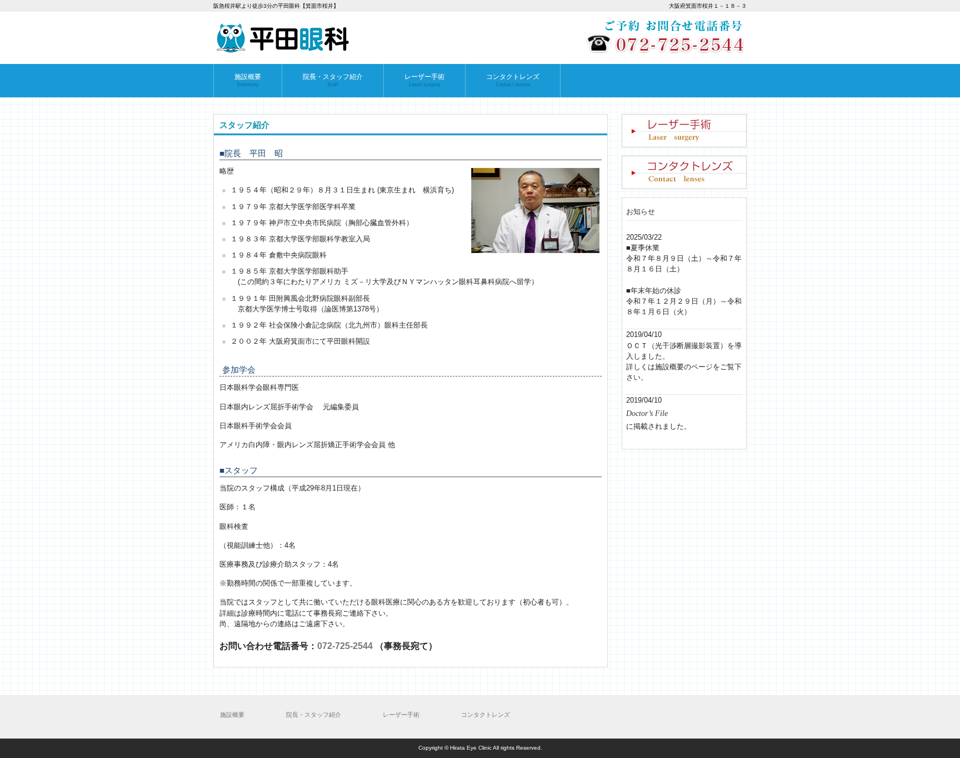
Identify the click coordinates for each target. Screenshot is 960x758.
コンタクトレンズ (485, 714)
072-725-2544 (345, 646)
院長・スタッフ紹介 (313, 714)
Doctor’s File (647, 413)
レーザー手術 (401, 714)
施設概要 (232, 714)
